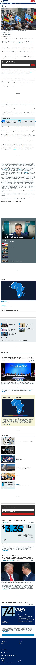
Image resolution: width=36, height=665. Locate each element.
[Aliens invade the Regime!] (8, 458)
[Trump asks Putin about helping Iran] (8, 476)
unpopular (26, 172)
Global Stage (19, 3)
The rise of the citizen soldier (12, 324)
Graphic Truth (3, 305)
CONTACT (21, 639)
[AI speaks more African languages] (18, 290)
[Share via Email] (10, 34)
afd (9, 201)
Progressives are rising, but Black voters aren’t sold (29, 325)
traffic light (20, 137)
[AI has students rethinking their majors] (4, 329)
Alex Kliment (4, 360)
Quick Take (4, 240)
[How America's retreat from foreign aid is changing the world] (5, 260)
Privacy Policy (9, 511)
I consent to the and (9, 511)
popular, (5, 169)
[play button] (18, 230)
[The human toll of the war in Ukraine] (5, 256)
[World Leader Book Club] (5, 244)
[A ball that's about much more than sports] (19, 121)
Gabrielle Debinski (4, 32)
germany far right (13, 201)
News (2, 5)
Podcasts (10, 3)
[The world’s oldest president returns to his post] (18, 615)
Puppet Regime (18, 475)
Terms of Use (13, 511)
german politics (18, 201)
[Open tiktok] (15, 655)
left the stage (23, 48)
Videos (7, 3)
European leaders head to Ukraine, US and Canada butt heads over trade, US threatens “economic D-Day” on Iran (11, 122)
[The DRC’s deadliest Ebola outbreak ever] (8, 485)
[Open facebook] (11, 655)
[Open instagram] (13, 655)
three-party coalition (10, 135)
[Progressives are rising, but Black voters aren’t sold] (22, 325)
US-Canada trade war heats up (8, 241)
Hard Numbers (18, 484)
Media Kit (2, 643)
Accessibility (19, 660)
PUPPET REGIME (15, 3)
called (15, 149)
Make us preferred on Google (7, 36)
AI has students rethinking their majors (12, 329)
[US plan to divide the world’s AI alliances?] (5, 252)
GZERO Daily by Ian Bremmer (5, 652)
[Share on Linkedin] (7, 34)
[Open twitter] (5, 655)
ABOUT (2, 639)
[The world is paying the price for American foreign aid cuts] (5, 248)
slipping (19, 169)
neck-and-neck (19, 42)
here (9, 424)
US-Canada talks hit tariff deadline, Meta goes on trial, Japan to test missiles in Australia (30, 329)
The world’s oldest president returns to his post (15, 602)
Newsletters (2, 3)
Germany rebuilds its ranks (6, 306)
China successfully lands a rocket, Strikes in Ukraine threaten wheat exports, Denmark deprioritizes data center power (23, 468)
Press (20, 643)
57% (17, 126)
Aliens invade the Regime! (20, 459)
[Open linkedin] (9, 655)
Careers (2, 646)
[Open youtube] (7, 655)
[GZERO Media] (15, 1)
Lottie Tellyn (8, 360)
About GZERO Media (4, 641)
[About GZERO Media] (8, 449)
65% (23, 145)
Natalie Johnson (5, 560)
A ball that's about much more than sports (13, 520)
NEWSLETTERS (4, 649)
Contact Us (20, 641)
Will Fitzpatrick (5, 522)
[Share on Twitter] (5, 34)
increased (33, 112)
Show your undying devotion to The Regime (10, 310)
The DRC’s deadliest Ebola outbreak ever (23, 485)
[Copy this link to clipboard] (9, 34)
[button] (32, 1)
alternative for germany (5, 201)
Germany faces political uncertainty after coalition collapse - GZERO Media (15, 340)
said (31, 72)
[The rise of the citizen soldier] (4, 325)
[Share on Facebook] (3, 34)
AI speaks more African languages (8, 302)
